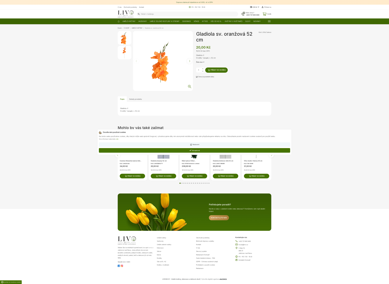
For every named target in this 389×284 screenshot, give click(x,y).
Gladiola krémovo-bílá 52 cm (223, 161)
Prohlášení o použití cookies (205, 265)
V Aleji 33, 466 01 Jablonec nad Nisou (245, 250)
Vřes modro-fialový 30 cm (253, 161)
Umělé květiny (161, 238)
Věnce (159, 251)
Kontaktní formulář (242, 260)
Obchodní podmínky (130, 7)
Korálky (159, 258)
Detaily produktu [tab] (135, 99)
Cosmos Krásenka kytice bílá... (130, 161)
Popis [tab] (122, 99)
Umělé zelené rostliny (164, 244)
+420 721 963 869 (252, 15)
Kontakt (141, 7)
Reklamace (199, 268)
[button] (189, 61)
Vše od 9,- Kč (161, 261)
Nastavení (194, 144)
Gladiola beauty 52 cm (159, 161)
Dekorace (160, 248)
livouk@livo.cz (241, 244)
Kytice (159, 255)
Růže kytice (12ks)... (189, 161)
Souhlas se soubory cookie (11, 282)
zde (117, 139)
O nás (120, 7)
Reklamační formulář (202, 255)
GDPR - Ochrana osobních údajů (207, 261)
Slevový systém (201, 251)
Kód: (260, 32)
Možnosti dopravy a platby (205, 241)
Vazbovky (160, 241)
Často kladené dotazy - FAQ (205, 258)
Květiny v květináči (163, 265)
